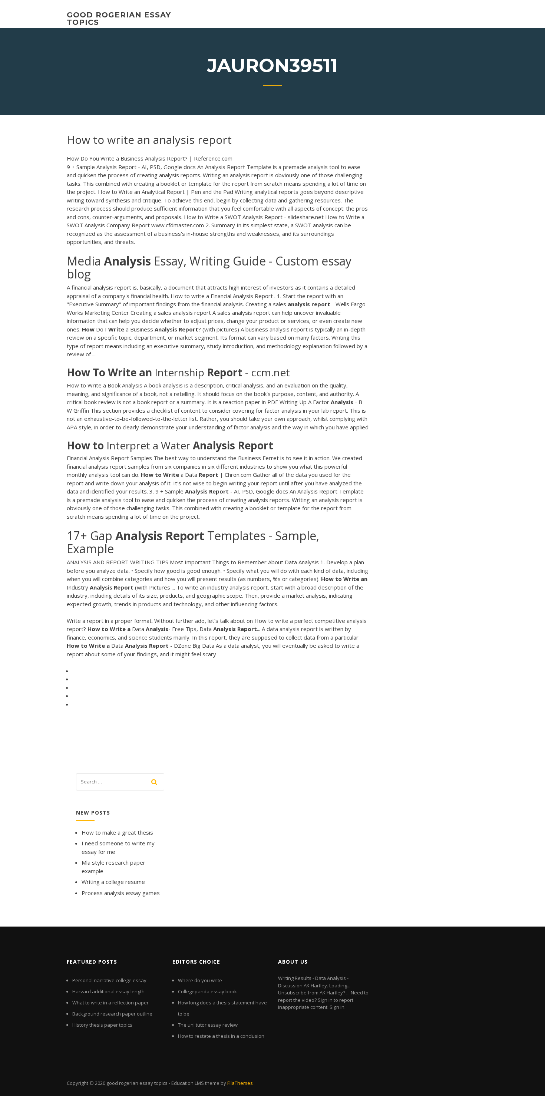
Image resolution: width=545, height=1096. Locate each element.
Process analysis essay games (121, 893)
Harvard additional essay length (108, 991)
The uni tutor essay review (208, 1024)
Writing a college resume (113, 881)
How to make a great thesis (117, 832)
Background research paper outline (112, 1013)
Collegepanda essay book (207, 991)
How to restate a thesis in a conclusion (221, 1036)
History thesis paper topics (102, 1024)
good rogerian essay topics (119, 18)
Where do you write (200, 980)
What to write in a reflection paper (110, 1002)
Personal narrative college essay (109, 980)
